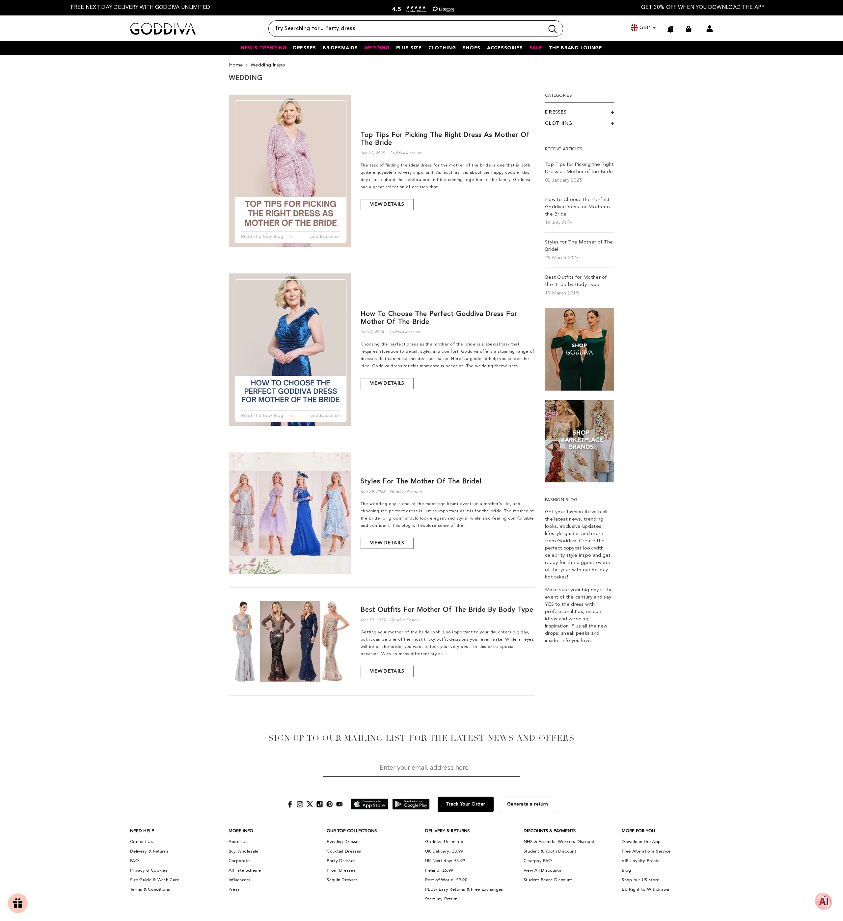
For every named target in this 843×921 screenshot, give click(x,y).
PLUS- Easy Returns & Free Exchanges (464, 889)
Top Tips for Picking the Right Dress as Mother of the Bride (445, 139)
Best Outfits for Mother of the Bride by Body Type (447, 610)
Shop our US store (640, 880)
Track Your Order (465, 804)
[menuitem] (579, 112)
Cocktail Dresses (344, 851)
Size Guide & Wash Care (154, 880)
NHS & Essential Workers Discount (559, 842)
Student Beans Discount (548, 880)
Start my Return (441, 899)
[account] (709, 28)
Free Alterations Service (646, 851)
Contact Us (141, 842)
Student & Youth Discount (550, 851)
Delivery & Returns (149, 851)
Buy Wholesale (243, 851)
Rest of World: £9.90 (446, 880)
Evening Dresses (344, 842)
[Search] (415, 28)
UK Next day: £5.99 (445, 861)
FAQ (134, 861)
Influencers (239, 880)
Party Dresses (341, 861)
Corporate (239, 861)
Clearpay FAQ (538, 861)
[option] (140, 7)
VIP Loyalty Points (640, 861)
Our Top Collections (352, 831)
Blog (626, 870)
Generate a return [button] (527, 804)
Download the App (641, 842)
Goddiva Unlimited (444, 842)
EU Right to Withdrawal (646, 889)
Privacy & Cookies (148, 870)
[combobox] (406, 29)
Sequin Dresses (342, 880)
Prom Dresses (341, 870)
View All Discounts (542, 870)
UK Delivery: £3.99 (444, 851)
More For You (638, 831)
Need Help (142, 831)
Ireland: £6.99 (439, 870)
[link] (579, 349)
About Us (238, 842)
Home (236, 65)
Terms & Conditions (150, 889)
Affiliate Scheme (245, 870)
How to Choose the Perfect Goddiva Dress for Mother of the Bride (439, 318)
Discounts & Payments (550, 831)
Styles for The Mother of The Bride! (421, 481)
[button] (422, 9)
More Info (241, 831)
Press (234, 889)
